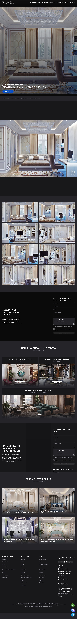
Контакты (66, 2)
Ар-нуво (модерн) (43, 564)
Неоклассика (42, 575)
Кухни (22, 564)
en (72, 2)
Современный (42, 559)
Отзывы (51, 2)
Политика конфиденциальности (58, 605)
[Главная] (2, 98)
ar (74, 2)
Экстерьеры (43, 2)
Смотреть (8, 91)
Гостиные (23, 559)
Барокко (41, 572)
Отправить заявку (64, 332)
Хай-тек (41, 580)
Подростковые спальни (26, 577)
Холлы (22, 562)
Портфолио (32, 2)
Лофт (40, 562)
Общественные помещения (9, 569)
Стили (3, 572)
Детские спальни (25, 575)
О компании (47, 2)
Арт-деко (41, 577)
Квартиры (36, 2)
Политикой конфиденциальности (66, 326)
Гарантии (55, 2)
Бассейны (23, 585)
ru (70, 2)
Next (73, 148)
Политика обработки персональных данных (38, 605)
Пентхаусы (5, 562)
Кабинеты (23, 569)
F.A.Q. (58, 2)
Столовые (23, 567)
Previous (3, 148)
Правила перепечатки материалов (19, 605)
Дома (39, 2)
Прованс (41, 583)
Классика (41, 567)
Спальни (23, 572)
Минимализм (42, 569)
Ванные (22, 580)
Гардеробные (24, 583)
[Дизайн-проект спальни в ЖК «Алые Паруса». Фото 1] (38, 148)
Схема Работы (61, 2)
